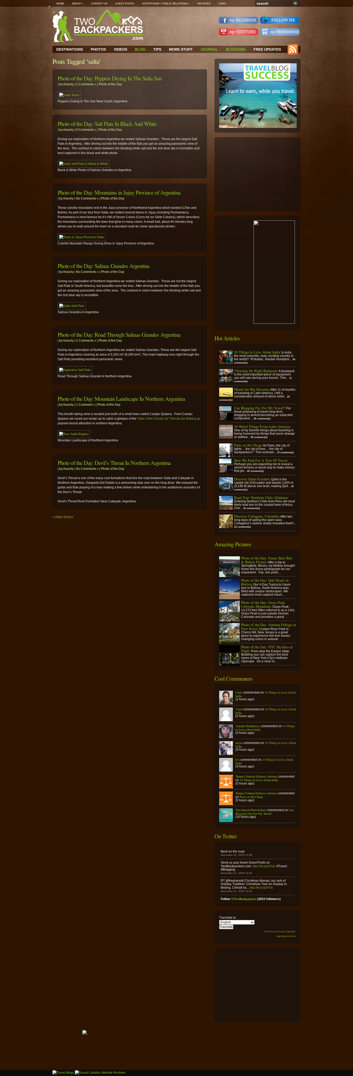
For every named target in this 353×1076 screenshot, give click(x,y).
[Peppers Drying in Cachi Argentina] (69, 95)
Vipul (238, 709)
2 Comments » (86, 84)
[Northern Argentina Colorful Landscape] (74, 434)
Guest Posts (124, 3)
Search (295, 3)
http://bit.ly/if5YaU (264, 866)
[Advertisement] (258, 174)
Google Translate (286, 931)
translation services (286, 936)
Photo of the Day (110, 84)
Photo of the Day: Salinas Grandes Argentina (103, 266)
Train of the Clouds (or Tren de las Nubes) (166, 418)
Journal (209, 49)
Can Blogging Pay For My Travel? (264, 812)
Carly (238, 692)
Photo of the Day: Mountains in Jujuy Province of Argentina (119, 192)
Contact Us (99, 3)
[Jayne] (226, 753)
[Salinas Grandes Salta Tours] (75, 370)
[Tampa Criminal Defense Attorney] (226, 787)
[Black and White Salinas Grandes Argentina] (83, 164)
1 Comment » (85, 404)
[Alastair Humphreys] (226, 737)
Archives (204, 3)
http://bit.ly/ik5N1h (261, 887)
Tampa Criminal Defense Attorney (256, 776)
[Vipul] (226, 720)
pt (53, 12)
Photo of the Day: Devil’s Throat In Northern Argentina (114, 462)
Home (60, 3)
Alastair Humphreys (247, 726)
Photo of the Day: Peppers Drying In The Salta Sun (110, 78)
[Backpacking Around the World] (97, 26)
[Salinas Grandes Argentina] (72, 306)
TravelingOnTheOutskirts (250, 810)
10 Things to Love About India (265, 694)
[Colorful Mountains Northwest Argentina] (81, 237)
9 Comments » (86, 130)
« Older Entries (62, 517)
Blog (140, 49)
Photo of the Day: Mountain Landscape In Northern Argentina (121, 398)
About (77, 3)
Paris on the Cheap (251, 797)
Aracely (68, 84)
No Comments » (87, 198)
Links (222, 3)
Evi (237, 759)
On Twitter (225, 836)
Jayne (238, 743)
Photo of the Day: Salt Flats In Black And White (107, 123)
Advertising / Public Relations (165, 3)
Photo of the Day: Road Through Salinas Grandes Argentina (119, 334)
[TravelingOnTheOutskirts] (226, 821)
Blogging (236, 49)
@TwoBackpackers (243, 899)
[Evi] (226, 770)
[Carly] (226, 703)
